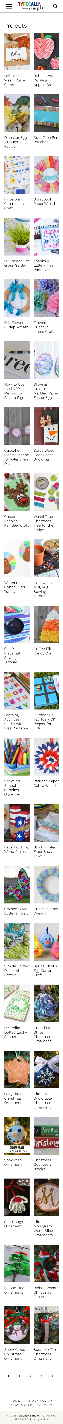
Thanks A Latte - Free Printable (44, 265)
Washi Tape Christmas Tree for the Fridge (43, 523)
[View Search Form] (55, 6)
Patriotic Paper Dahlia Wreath (46, 783)
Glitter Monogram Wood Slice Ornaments (43, 1228)
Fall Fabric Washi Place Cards (14, 80)
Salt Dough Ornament (13, 1224)
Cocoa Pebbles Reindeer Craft (16, 521)
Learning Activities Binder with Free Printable (16, 721)
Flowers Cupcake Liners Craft (44, 327)
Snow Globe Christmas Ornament (14, 1353)
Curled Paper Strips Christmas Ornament (45, 1034)
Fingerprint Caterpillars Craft (14, 203)
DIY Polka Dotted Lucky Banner (15, 1032)
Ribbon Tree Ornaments (14, 1290)
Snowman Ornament (13, 1162)
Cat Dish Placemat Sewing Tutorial (12, 655)
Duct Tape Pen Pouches (46, 139)
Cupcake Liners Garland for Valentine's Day (16, 457)
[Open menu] (8, 6)
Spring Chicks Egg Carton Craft (45, 970)
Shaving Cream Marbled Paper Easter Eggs (46, 391)
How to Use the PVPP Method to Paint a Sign (14, 391)
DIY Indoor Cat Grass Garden (16, 263)
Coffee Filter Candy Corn (44, 651)
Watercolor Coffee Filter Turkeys (14, 587)
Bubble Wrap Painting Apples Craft (44, 80)
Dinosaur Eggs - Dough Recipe (16, 141)
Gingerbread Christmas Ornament (14, 1098)
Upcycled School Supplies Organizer (12, 787)
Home (15, 1400)
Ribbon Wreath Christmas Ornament (46, 1292)
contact (44, 1405)
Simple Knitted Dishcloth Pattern (16, 970)
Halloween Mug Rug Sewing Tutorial (43, 589)
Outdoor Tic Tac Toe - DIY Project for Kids (45, 721)
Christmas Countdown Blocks (44, 1164)
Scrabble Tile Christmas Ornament (45, 1353)
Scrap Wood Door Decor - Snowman (45, 454)
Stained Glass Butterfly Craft (16, 911)
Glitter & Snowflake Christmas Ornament (43, 1100)
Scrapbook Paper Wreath (45, 201)
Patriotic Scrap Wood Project (16, 849)
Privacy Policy (39, 1400)
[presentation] (17, 51)
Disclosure (21, 1405)
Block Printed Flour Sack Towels (45, 851)
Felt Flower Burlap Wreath (16, 325)
